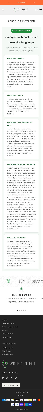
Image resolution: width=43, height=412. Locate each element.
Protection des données (9, 327)
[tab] (17, 310)
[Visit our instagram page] (7, 378)
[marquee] (21, 281)
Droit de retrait (6, 337)
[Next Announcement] (34, 2)
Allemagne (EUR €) (20, 392)
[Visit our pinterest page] (11, 378)
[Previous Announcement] (9, 2)
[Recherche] (36, 10)
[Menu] (3, 10)
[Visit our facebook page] (3, 378)
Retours (4, 330)
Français (20, 395)
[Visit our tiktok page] (16, 378)
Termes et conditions (8, 323)
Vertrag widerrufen (11, 385)
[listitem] (21, 2)
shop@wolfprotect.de (9, 343)
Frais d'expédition (7, 334)
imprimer (5, 320)
